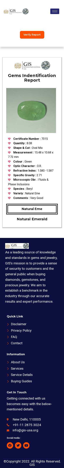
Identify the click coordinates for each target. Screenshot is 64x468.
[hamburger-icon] (54, 11)
